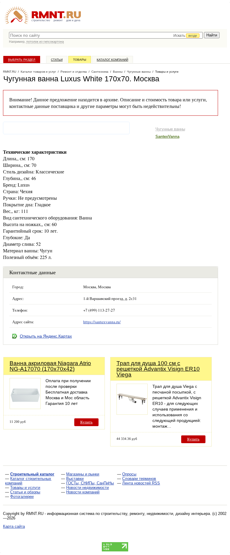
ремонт (58, 20)
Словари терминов (139, 478)
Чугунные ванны (170, 129)
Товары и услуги (25, 487)
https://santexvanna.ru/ (102, 321)
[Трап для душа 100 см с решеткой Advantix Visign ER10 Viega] (132, 413)
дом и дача (73, 20)
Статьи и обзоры (25, 492)
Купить (86, 422)
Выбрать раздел (21, 59)
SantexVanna (167, 136)
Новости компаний (82, 492)
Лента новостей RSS (141, 483)
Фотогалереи (22, 496)
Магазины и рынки (82, 474)
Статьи (57, 59)
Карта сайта (14, 526)
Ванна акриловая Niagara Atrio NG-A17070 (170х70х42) (50, 366)
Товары (79, 59)
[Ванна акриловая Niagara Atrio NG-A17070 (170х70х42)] (25, 407)
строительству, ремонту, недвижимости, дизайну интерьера (155, 513)
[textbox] (106, 35)
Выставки (75, 478)
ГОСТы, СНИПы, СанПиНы (90, 483)
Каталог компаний (112, 59)
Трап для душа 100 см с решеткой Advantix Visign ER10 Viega (158, 369)
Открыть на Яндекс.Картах (46, 336)
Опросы (129, 474)
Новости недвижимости (87, 487)
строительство (40, 20)
